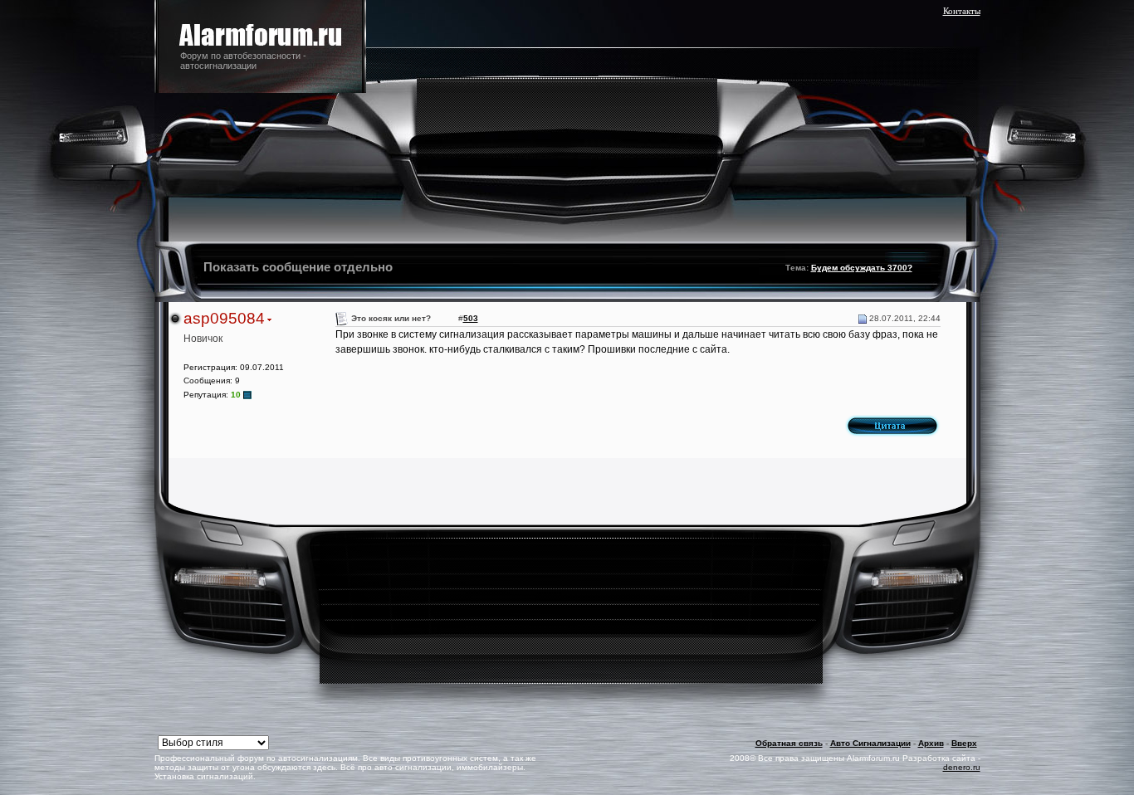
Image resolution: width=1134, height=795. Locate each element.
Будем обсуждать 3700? (861, 267)
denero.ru (961, 767)
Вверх (964, 743)
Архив (931, 743)
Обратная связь (789, 743)
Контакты (961, 11)
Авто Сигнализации (870, 743)
